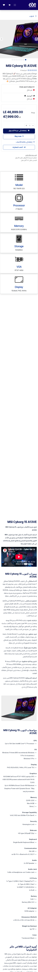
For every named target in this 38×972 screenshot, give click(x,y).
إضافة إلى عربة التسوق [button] (18, 131)
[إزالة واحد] (33, 126)
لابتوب (31, 16)
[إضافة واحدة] (26, 126)
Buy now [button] (18, 136)
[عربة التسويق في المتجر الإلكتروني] (9, 5)
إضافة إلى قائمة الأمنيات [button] (24, 142)
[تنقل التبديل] (15, 5)
